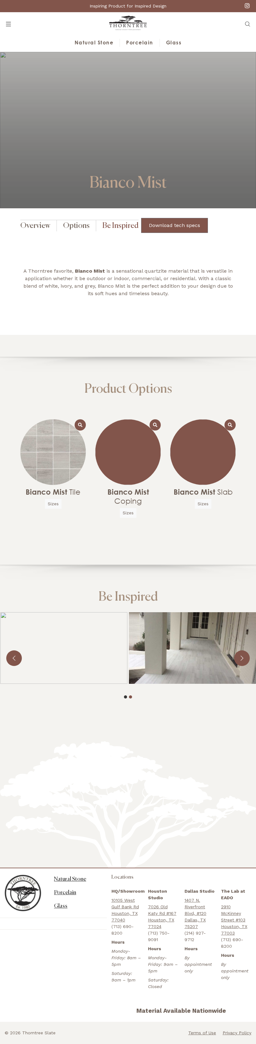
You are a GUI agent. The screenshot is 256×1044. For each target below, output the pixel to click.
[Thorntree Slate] (128, 23)
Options (76, 225)
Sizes (53, 503)
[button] (247, 24)
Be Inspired (120, 225)
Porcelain (139, 42)
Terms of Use (202, 1032)
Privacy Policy (237, 1032)
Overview (35, 225)
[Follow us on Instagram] (247, 5)
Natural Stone (94, 42)
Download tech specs (174, 225)
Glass (174, 42)
